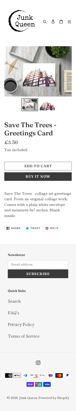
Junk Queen (28, 397)
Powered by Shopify (53, 397)
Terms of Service (24, 336)
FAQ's (13, 312)
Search (14, 301)
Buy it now (38, 176)
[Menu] (69, 21)
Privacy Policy (21, 324)
